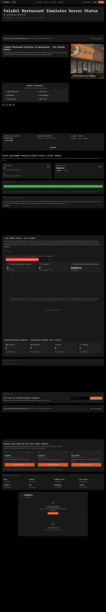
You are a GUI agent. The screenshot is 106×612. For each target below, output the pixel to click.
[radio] (19, 91)
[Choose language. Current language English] (94, 2)
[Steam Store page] (10, 105)
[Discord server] (13, 105)
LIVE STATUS (38, 2)
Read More (6, 205)
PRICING (53, 2)
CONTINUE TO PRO (96, 398)
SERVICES (46, 2)
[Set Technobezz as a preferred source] (87, 2)
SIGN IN (101, 2)
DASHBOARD (60, 2)
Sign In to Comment (53, 513)
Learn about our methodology (54, 310)
